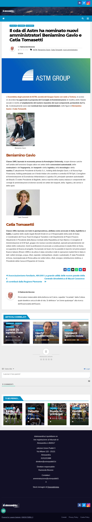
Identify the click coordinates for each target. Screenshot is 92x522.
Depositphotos (53, 487)
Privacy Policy (73, 517)
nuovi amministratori (70, 50)
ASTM (35, 50)
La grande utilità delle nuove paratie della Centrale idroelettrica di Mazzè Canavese (64, 277)
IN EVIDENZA (29, 25)
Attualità (13, 25)
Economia (21, 25)
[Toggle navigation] (87, 18)
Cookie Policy (84, 517)
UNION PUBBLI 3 (27, 517)
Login (88, 369)
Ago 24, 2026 (12, 418)
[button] (83, 18)
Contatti (64, 517)
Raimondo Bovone (27, 47)
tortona (20, 53)
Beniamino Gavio (44, 50)
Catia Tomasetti (56, 50)
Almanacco (10, 323)
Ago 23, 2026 (56, 418)
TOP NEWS (9, 408)
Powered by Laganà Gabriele (11, 517)
